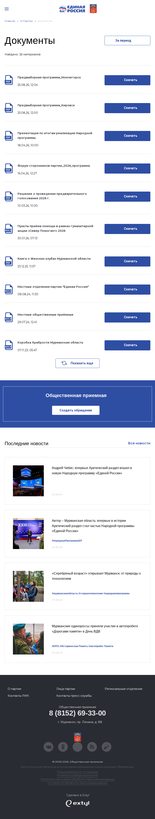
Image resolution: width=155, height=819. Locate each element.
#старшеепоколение (91, 593)
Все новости (139, 443)
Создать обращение (76, 410)
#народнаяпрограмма (117, 593)
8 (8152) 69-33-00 (77, 713)
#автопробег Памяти (101, 646)
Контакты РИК (18, 696)
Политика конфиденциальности (77, 775)
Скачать (130, 80)
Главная (10, 20)
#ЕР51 (55, 646)
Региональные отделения (123, 689)
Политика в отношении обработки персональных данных (78, 779)
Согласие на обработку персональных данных (77, 782)
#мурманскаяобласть (65, 593)
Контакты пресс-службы (74, 696)
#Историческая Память (74, 646)
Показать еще (82, 363)
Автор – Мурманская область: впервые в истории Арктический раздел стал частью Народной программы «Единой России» (93, 526)
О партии (26, 20)
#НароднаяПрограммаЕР (67, 540)
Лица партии (65, 689)
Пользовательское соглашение (77, 771)
